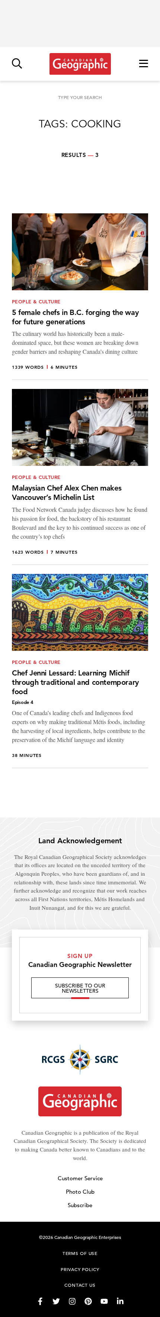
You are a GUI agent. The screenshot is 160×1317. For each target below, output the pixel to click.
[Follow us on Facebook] (40, 1301)
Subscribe (80, 1205)
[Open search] (17, 64)
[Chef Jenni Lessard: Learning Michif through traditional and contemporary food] (80, 671)
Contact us (80, 1285)
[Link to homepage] (80, 64)
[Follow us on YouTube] (104, 1301)
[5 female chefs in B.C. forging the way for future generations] (80, 296)
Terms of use (80, 1253)
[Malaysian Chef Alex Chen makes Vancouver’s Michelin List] (80, 477)
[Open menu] (143, 64)
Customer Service (80, 1178)
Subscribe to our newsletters (80, 988)
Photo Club (80, 1191)
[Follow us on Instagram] (72, 1301)
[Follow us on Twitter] (56, 1301)
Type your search (80, 97)
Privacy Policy (80, 1269)
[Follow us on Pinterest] (88, 1301)
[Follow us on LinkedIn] (120, 1301)
